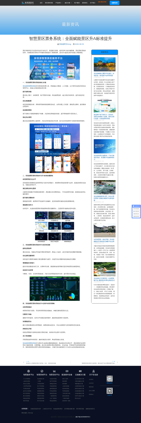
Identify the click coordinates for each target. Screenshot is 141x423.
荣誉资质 (91, 387)
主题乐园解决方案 (79, 381)
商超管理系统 (40, 393)
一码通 (39, 381)
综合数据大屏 (40, 378)
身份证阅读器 (65, 396)
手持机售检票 (26, 388)
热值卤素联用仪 (58, 408)
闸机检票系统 (26, 398)
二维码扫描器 (65, 398)
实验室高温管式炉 (36, 408)
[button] (61, 2)
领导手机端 (26, 400)
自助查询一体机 (66, 400)
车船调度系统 (53, 386)
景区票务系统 (80, 408)
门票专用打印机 (66, 393)
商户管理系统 (40, 386)
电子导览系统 (53, 381)
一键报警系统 (53, 396)
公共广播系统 (53, 398)
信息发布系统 (53, 378)
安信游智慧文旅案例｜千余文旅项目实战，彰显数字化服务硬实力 (104, 157)
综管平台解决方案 (79, 396)
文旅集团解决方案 (79, 391)
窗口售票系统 (26, 396)
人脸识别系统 (26, 381)
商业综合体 (78, 398)
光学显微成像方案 (69, 408)
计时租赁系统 (40, 383)
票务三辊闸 (65, 378)
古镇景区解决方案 (79, 386)
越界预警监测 (53, 388)
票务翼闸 (64, 381)
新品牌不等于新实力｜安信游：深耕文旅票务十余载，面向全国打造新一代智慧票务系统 (104, 117)
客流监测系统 (53, 400)
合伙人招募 (92, 390)
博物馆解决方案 (79, 383)
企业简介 (91, 379)
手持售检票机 (65, 391)
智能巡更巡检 (53, 393)
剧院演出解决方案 (79, 388)
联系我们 (91, 394)
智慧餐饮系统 (40, 391)
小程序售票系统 (27, 386)
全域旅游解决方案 (79, 393)
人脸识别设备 (65, 386)
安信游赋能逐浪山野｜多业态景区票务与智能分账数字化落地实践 (104, 198)
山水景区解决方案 (79, 378)
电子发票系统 (26, 393)
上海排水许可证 (47, 408)
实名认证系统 (26, 383)
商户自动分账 (40, 400)
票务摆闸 (64, 383)
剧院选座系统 (40, 398)
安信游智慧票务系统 (29, 86)
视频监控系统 (53, 383)
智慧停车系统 (40, 396)
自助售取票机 (65, 388)
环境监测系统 (53, 391)
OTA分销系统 (26, 378)
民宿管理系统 (40, 388)
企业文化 (91, 383)
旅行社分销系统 (27, 391)
